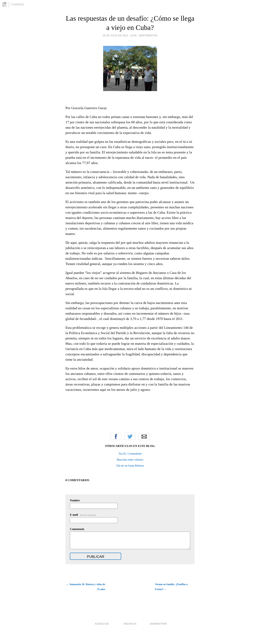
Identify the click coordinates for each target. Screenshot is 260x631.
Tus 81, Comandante (130, 453)
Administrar (158, 623)
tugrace (17, 4)
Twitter (130, 436)
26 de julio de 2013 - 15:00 (120, 35)
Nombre (75, 500)
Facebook (116, 436)
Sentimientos (148, 35)
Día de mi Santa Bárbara (130, 465)
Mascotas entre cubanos (130, 459)
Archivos (130, 623)
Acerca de (102, 623)
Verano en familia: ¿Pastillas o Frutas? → (171, 587)
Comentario (77, 529)
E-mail (83, 514)
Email (144, 436)
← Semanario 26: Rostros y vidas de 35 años (85, 587)
